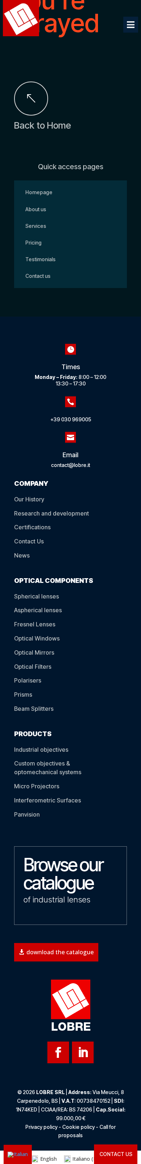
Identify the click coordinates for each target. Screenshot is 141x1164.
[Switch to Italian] (17, 1154)
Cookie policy (78, 1127)
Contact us (38, 276)
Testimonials (40, 259)
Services (35, 226)
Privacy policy (41, 1127)
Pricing (33, 242)
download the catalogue (60, 952)
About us (35, 209)
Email (70, 455)
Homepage (38, 192)
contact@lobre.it (70, 465)
